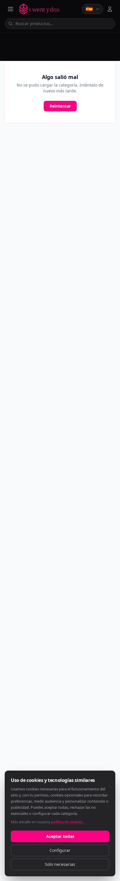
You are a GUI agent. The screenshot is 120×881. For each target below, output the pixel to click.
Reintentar (60, 106)
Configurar (60, 850)
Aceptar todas (60, 836)
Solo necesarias (60, 864)
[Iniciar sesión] (109, 9)
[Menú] (10, 9)
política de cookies (67, 821)
